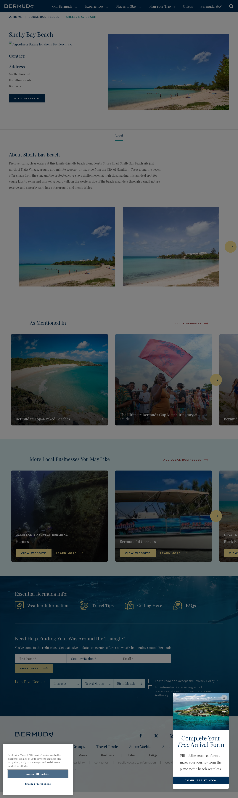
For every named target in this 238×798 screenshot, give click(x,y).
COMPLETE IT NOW (201, 780)
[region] (38, 769)
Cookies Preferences (38, 783)
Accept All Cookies (37, 773)
